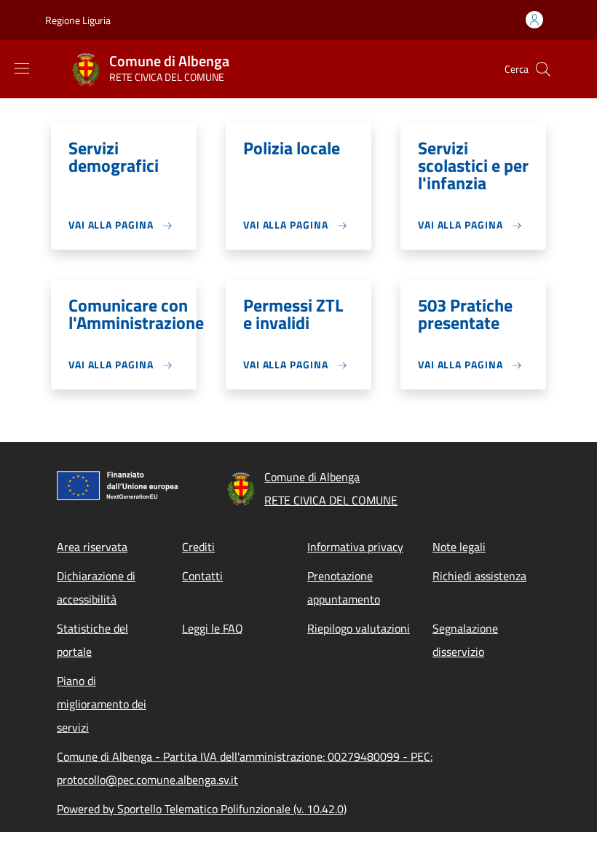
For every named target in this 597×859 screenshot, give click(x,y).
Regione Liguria (78, 20)
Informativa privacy (355, 546)
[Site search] (543, 69)
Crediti (198, 546)
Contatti (202, 576)
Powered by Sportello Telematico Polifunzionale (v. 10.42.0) (202, 809)
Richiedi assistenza (479, 576)
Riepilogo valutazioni (358, 628)
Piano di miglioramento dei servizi (101, 704)
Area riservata (92, 546)
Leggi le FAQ (212, 628)
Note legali (459, 546)
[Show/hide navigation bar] (22, 68)
